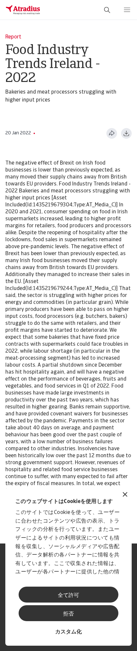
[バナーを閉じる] (125, 495)
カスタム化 (68, 632)
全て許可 (68, 595)
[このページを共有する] (111, 133)
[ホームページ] (23, 10)
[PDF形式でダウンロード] (126, 133)
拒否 (68, 614)
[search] (107, 10)
